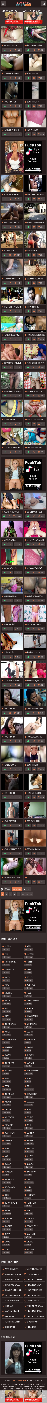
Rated (27, 889)
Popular (18, 889)
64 (22, 894)
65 (27, 894)
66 (31, 894)
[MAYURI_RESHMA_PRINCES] (35, 868)
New (8, 889)
